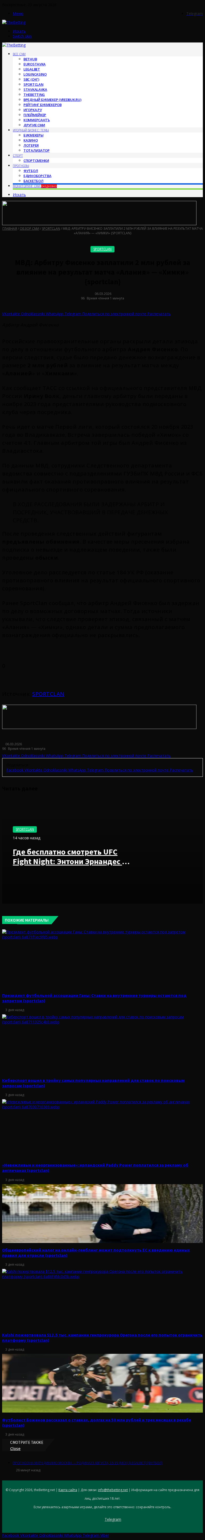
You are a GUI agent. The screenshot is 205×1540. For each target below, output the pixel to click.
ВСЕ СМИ (19, 54)
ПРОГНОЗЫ (21, 165)
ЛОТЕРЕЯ (31, 145)
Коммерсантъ (36, 120)
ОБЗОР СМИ (29, 228)
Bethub (30, 59)
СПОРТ (18, 155)
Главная (9, 228)
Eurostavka (34, 64)
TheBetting (34, 94)
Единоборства (37, 175)
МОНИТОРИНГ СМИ (35, 186)
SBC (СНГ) (31, 79)
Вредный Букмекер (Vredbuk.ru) (52, 99)
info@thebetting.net (113, 1490)
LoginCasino (35, 74)
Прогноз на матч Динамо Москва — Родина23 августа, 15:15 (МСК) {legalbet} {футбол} (88, 1462)
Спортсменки (36, 160)
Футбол (30, 170)
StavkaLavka (35, 89)
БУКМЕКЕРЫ (33, 135)
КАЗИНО (30, 140)
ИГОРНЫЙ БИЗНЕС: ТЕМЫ (31, 130)
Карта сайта (67, 1490)
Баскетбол (33, 180)
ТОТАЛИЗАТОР (36, 150)
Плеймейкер (34, 114)
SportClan (33, 84)
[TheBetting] (14, 22)
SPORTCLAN (48, 693)
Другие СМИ (34, 125)
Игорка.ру (32, 109)
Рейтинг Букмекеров (42, 104)
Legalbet (31, 69)
